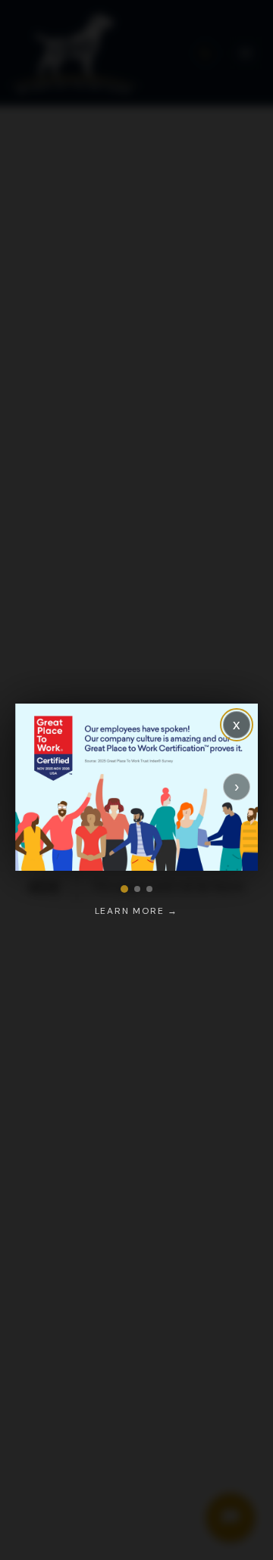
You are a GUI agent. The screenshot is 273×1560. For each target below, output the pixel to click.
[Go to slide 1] (124, 889)
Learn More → (137, 911)
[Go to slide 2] (137, 889)
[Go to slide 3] (149, 889)
